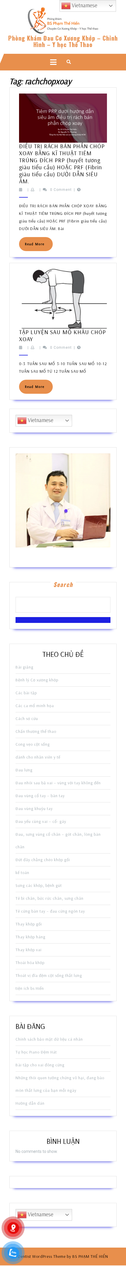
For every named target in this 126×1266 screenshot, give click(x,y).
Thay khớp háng (30, 936)
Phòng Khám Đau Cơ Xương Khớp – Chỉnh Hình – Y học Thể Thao (63, 41)
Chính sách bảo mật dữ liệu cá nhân (49, 1039)
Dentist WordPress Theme (42, 1256)
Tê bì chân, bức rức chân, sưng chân (50, 898)
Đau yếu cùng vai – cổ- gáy (41, 821)
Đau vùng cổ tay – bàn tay (40, 795)
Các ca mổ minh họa (35, 705)
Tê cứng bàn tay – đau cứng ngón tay (50, 911)
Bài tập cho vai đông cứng (40, 1065)
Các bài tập (26, 692)
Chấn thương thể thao (36, 731)
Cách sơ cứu (27, 718)
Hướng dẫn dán (30, 1103)
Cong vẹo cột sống (33, 744)
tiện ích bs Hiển (30, 988)
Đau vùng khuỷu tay (34, 808)
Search (63, 584)
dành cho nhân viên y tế (38, 757)
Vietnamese (40, 420)
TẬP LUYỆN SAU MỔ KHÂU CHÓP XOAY (62, 335)
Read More (39, 246)
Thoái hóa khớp (30, 962)
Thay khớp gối (29, 924)
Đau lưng (24, 770)
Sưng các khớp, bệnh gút (39, 885)
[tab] (53, 62)
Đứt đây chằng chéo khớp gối (43, 859)
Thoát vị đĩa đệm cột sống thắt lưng (49, 975)
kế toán (22, 872)
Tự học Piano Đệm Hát (36, 1052)
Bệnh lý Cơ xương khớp (37, 680)
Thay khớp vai (29, 949)
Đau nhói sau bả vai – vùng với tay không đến (58, 782)
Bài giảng (24, 667)
